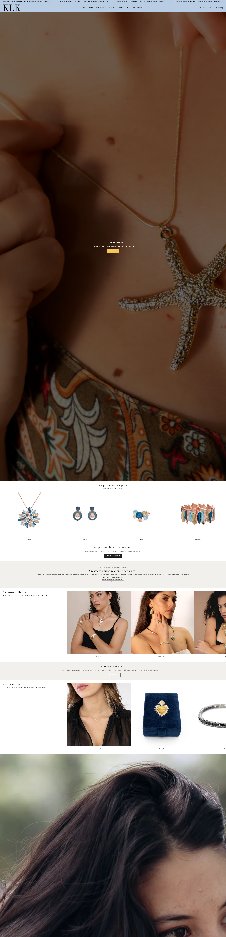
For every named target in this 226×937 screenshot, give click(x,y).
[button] (111, 8)
